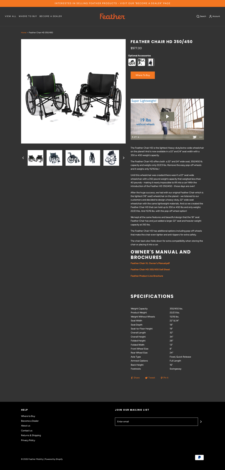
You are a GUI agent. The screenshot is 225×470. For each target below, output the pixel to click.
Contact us (26, 430)
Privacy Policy (28, 440)
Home (24, 32)
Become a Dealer (51, 16)
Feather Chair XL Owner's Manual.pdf (150, 263)
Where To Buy (143, 75)
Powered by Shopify (54, 459)
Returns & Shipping (31, 435)
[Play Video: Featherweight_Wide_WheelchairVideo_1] (167, 116)
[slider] (164, 137)
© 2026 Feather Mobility (32, 459)
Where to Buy (28, 16)
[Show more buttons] (201, 137)
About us (25, 425)
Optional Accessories (139, 55)
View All (10, 16)
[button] (23, 158)
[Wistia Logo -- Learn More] (194, 137)
